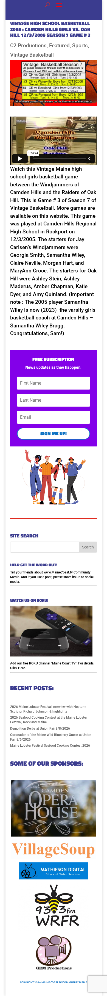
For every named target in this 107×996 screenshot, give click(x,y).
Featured (59, 45)
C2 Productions (28, 45)
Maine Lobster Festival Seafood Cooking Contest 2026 (50, 745)
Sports (80, 45)
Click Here (17, 668)
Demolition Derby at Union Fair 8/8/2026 (40, 728)
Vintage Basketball (32, 55)
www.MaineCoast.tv (58, 572)
